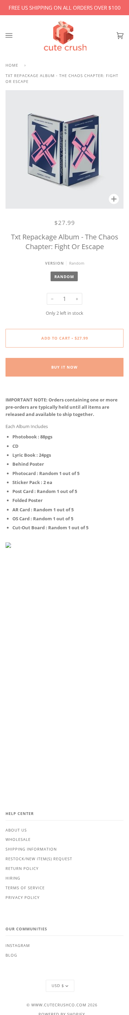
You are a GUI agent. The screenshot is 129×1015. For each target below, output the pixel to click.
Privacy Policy (23, 897)
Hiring (13, 878)
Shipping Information (31, 849)
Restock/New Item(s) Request (39, 858)
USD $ (58, 985)
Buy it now (64, 367)
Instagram (18, 945)
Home (12, 65)
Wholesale (18, 839)
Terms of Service (25, 887)
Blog (11, 955)
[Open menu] (16, 35)
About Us (16, 830)
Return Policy (22, 868)
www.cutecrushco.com (58, 1005)
